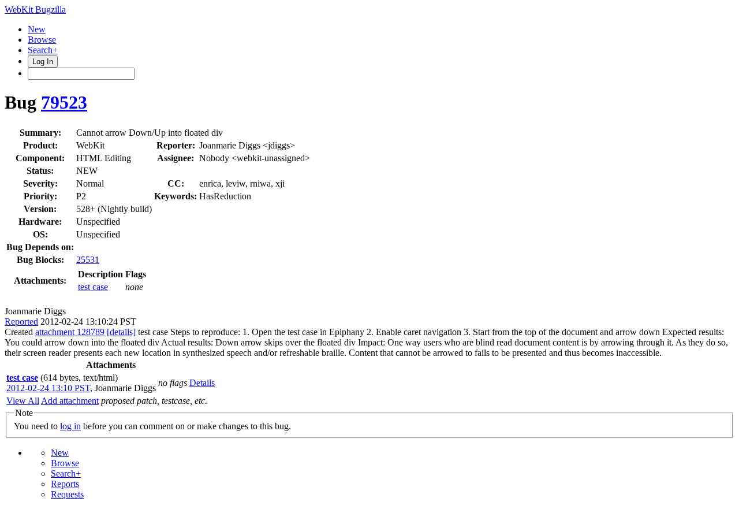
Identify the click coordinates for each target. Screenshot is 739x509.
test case (93, 287)
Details (202, 383)
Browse (42, 39)
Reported (21, 321)
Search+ (43, 50)
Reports (65, 484)
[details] (121, 332)
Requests (67, 494)
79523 (64, 102)
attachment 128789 (69, 332)
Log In (42, 61)
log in (70, 426)
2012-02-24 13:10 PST (48, 388)
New (37, 29)
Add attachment (70, 401)
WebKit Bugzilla (35, 9)
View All (22, 401)
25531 (87, 260)
